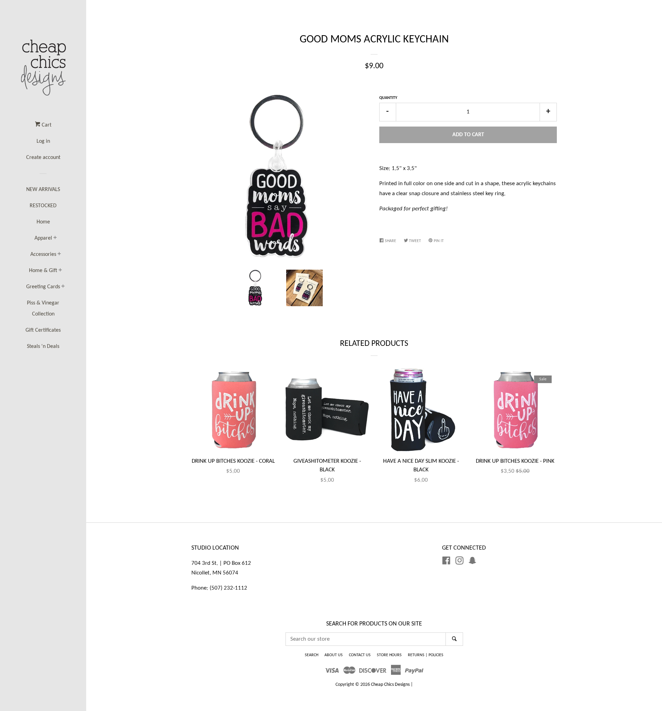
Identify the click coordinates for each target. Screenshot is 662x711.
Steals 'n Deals (43, 346)
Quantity (388, 98)
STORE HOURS (389, 655)
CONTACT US (360, 655)
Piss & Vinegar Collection (43, 308)
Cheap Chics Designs (390, 684)
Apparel (43, 238)
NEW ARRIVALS (43, 189)
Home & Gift (43, 270)
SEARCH (311, 655)
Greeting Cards (43, 287)
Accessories (43, 254)
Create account (43, 157)
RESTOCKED (43, 206)
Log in (43, 141)
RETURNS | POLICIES (425, 655)
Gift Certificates (43, 330)
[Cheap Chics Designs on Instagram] (459, 562)
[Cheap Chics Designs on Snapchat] (472, 562)
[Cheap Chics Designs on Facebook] (446, 562)
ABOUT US (333, 655)
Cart (45, 125)
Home (43, 222)
